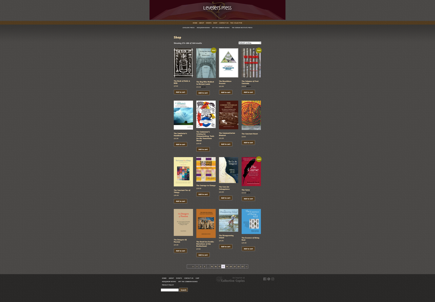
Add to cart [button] (180, 92)
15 (212, 266)
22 (239, 266)
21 (235, 266)
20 (231, 266)
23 (242, 266)
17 (219, 266)
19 (227, 266)
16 (216, 266)
